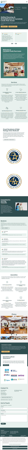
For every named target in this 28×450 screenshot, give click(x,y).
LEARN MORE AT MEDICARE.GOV (9, 139)
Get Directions (5, 351)
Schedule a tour (12, 26)
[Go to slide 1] (17, 338)
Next (16, 334)
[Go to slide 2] (24, 338)
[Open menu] (26, 1)
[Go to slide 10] (10, 338)
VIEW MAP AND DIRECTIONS (6, 397)
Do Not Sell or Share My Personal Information (15, 444)
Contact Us (4, 26)
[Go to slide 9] (4, 338)
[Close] (27, 438)
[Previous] (12, 43)
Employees (10, 436)
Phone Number (3, 410)
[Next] (15, 43)
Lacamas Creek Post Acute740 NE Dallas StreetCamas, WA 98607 (5, 432)
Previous (11, 334)
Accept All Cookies (15, 448)
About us (2, 436)
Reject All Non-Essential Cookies (15, 446)
